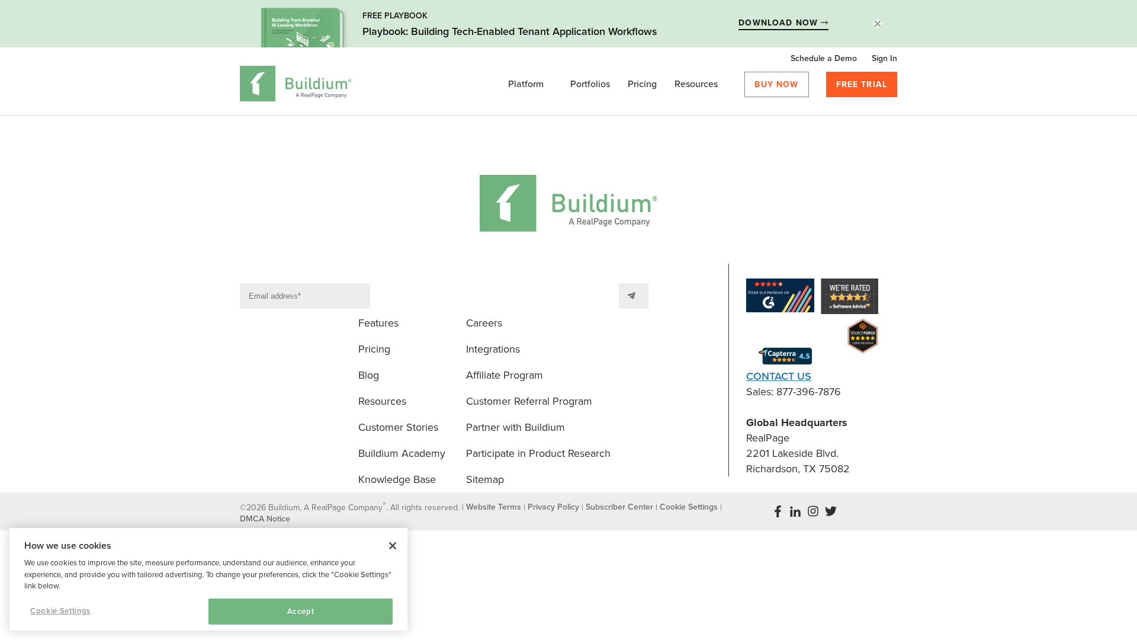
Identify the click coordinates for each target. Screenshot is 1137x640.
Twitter (831, 511)
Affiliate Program (504, 375)
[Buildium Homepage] (296, 85)
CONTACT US (778, 376)
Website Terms (493, 507)
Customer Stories (398, 427)
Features (378, 322)
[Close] (393, 546)
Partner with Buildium (515, 427)
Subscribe (633, 296)
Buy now (776, 84)
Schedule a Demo (824, 58)
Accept (300, 611)
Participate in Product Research (538, 453)
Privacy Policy (553, 507)
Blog (368, 375)
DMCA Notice (265, 519)
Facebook (777, 511)
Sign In (884, 58)
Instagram (813, 511)
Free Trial (862, 84)
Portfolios (590, 84)
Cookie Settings (60, 611)
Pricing (642, 84)
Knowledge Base (397, 479)
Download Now (779, 23)
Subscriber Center (619, 507)
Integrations (493, 349)
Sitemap (485, 479)
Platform (526, 84)
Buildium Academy (401, 453)
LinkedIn (795, 511)
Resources (696, 84)
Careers (484, 322)
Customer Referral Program (529, 401)
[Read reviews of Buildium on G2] (780, 298)
